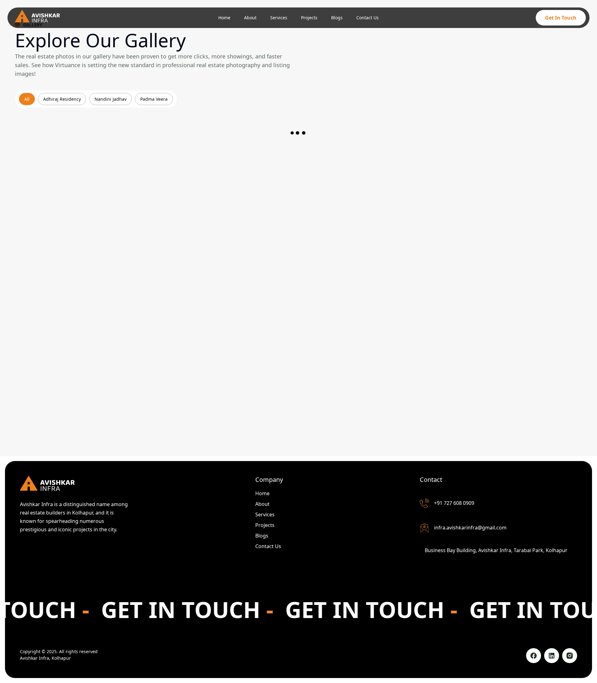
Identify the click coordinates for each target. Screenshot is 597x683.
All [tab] (27, 99)
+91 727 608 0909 (454, 503)
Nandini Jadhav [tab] (111, 99)
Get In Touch (560, 17)
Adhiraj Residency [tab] (62, 99)
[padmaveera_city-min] (298, 212)
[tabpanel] (298, 275)
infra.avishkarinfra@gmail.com (470, 527)
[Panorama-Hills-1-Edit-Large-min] (298, 354)
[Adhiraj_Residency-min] (109, 212)
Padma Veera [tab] (154, 99)
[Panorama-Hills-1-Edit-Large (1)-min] (109, 354)
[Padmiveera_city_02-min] (488, 212)
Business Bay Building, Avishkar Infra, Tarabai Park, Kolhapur (496, 550)
